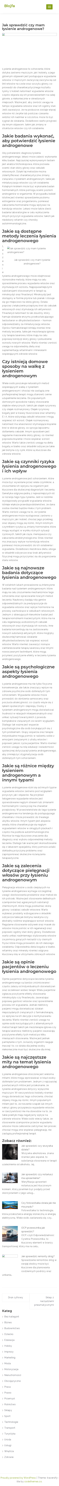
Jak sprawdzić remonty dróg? (38, 1256)
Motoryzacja (11, 1369)
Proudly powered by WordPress (18, 1477)
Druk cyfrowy (15, 1297)
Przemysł (9, 1398)
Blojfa (9, 6)
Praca (7, 1386)
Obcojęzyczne (12, 1381)
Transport (9, 1427)
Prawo (7, 1392)
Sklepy (8, 1410)
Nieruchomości (12, 1375)
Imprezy (9, 1351)
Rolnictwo (10, 1404)
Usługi (7, 1445)
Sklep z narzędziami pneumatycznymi (44, 1301)
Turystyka (9, 1433)
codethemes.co (33, 1481)
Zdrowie (9, 1457)
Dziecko (8, 1334)
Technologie (11, 1422)
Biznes (8, 1322)
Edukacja (9, 1340)
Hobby (8, 1346)
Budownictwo (12, 1328)
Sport (7, 1416)
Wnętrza (9, 1451)
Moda (7, 1363)
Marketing (9, 1357)
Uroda (7, 1439)
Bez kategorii (11, 1316)
